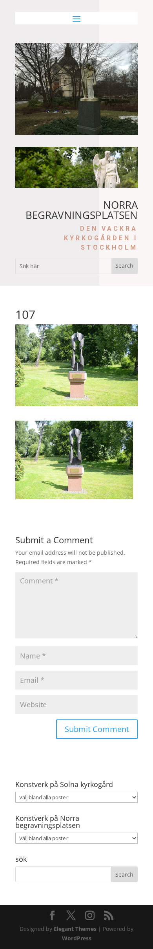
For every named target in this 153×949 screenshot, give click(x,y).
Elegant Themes (75, 928)
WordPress (76, 938)
